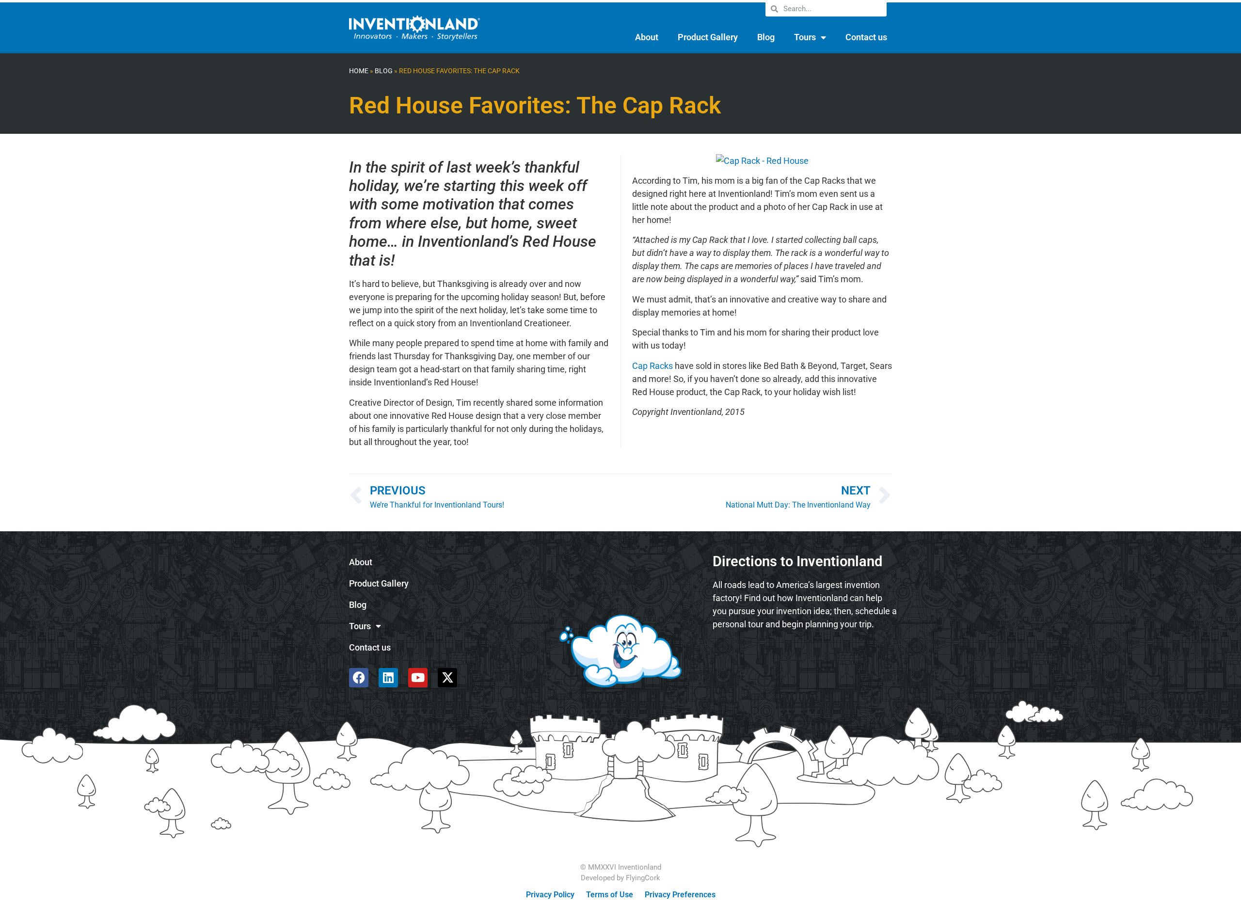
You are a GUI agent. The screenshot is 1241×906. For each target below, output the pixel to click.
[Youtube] (418, 677)
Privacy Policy (550, 894)
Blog (766, 37)
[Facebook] (358, 677)
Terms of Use (609, 894)
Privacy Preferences (680, 894)
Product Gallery (708, 37)
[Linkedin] (388, 677)
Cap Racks (652, 366)
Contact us (866, 37)
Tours (805, 37)
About (646, 37)
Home (358, 71)
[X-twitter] (447, 677)
